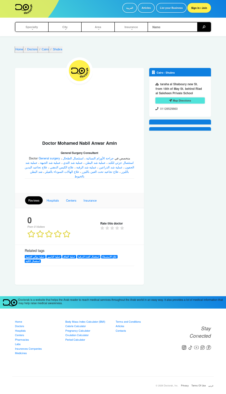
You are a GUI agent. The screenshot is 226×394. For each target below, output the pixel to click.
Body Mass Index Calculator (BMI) (85, 321)
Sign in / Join (199, 8)
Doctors (19, 326)
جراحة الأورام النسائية (99, 158)
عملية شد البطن (95, 162)
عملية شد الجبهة (50, 162)
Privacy (185, 385)
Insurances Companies (28, 348)
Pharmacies (22, 339)
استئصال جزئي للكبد (120, 162)
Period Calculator (75, 339)
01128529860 (169, 108)
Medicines (21, 353)
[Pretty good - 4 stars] (117, 228)
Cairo (160, 72)
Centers (19, 335)
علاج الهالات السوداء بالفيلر (61, 171)
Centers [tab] (71, 200)
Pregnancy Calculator (77, 330)
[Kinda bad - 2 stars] (107, 228)
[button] (31, 27)
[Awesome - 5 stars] (122, 228)
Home (18, 321)
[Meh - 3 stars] (112, 228)
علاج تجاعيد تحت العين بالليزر (100, 171)
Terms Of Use (198, 385)
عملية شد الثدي (72, 162)
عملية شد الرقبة (85, 167)
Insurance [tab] (90, 200)
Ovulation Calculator (77, 335)
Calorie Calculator (75, 326)
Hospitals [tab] (53, 200)
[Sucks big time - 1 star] (102, 228)
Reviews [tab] (34, 200)
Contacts (121, 330)
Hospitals (20, 330)
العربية (129, 8)
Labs (18, 344)
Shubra (170, 72)
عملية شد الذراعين (110, 167)
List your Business (171, 8)
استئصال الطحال (73, 158)
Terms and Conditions (128, 321)
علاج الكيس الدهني (61, 167)
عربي (211, 385)
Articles (146, 8)
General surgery (50, 158)
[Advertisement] (79, 110)
